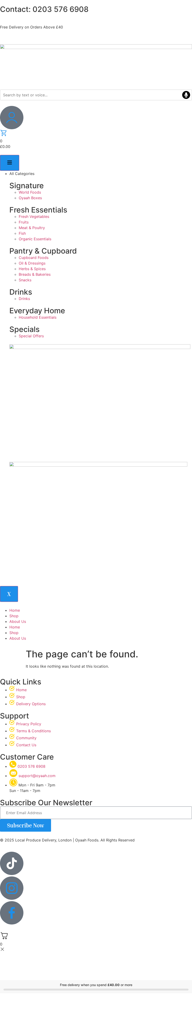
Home (14, 610)
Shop (13, 616)
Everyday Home (37, 310)
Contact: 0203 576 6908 (44, 9)
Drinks (20, 291)
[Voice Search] (186, 95)
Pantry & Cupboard (43, 250)
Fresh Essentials (38, 209)
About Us (17, 621)
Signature (26, 185)
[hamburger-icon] (9, 163)
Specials (24, 329)
